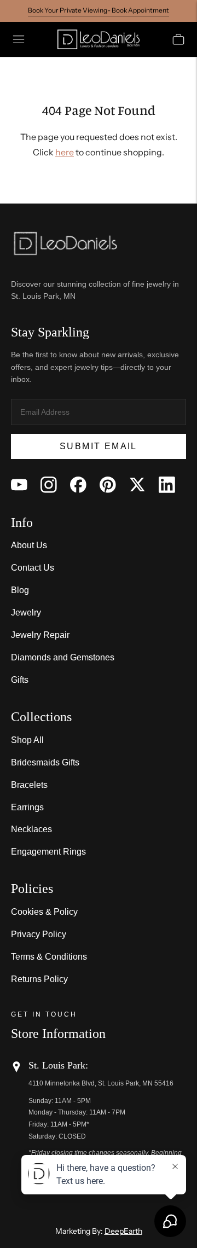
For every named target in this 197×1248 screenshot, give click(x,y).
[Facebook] (78, 485)
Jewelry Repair (40, 635)
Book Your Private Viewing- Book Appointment (98, 10)
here (64, 152)
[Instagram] (48, 485)
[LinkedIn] (167, 485)
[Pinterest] (108, 485)
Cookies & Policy (44, 911)
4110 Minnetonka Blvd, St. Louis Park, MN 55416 (100, 1083)
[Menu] (18, 39)
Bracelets (29, 785)
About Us (29, 545)
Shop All (27, 740)
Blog (20, 590)
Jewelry (26, 612)
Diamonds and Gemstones (62, 657)
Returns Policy (39, 979)
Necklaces (31, 829)
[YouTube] (19, 485)
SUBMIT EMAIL (98, 446)
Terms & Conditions (49, 956)
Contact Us (32, 567)
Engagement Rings (48, 851)
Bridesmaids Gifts (45, 762)
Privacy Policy (38, 934)
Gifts (19, 679)
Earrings (27, 807)
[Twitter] (137, 485)
